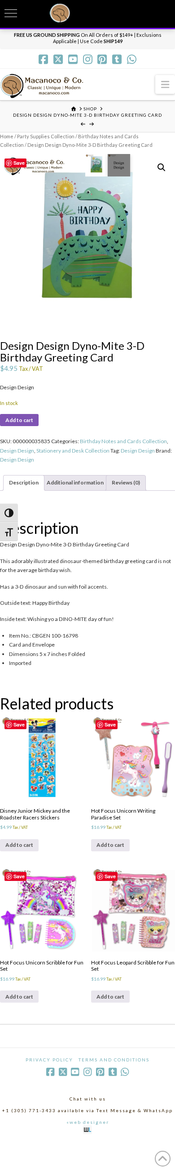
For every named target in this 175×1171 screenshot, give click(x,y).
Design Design (17, 450)
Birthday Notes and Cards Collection (123, 441)
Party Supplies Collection (45, 136)
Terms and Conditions (114, 1059)
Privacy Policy (49, 1059)
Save (19, 162)
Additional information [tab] (75, 482)
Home (6, 136)
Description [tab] (24, 482)
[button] (165, 84)
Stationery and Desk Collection (72, 450)
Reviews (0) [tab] (126, 482)
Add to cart (19, 420)
